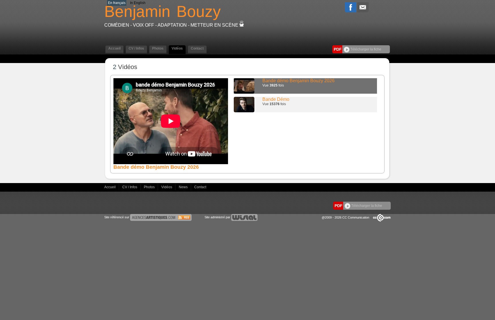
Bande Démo (275, 99)
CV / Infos (130, 187)
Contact (200, 187)
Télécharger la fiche (365, 49)
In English (138, 3)
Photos (150, 187)
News (183, 187)
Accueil (110, 187)
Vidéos (167, 187)
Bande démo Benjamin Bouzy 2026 (298, 80)
